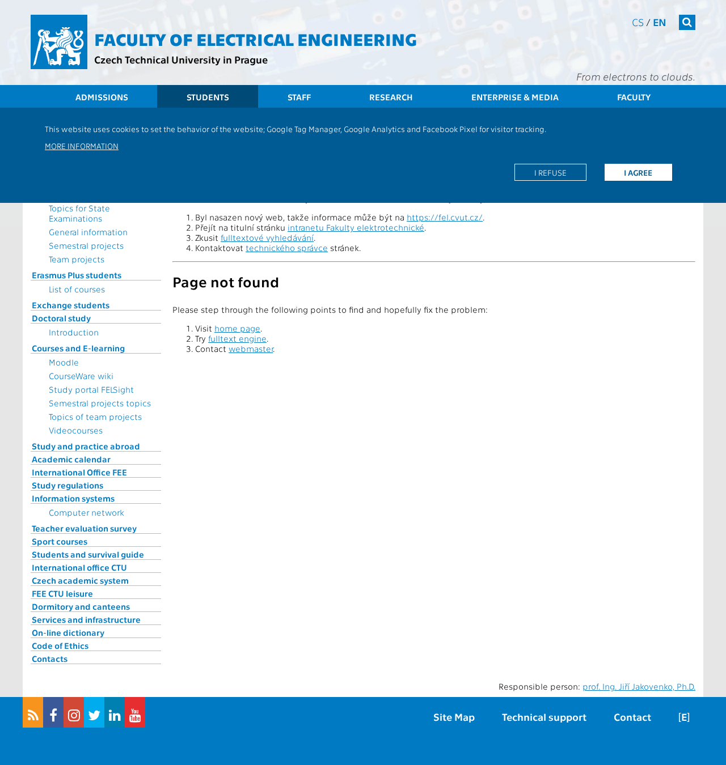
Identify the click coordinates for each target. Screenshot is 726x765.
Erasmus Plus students (76, 275)
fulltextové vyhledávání (267, 237)
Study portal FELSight (91, 389)
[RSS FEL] (33, 712)
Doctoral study (61, 318)
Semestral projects (86, 245)
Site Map (454, 716)
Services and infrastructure (86, 619)
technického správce (287, 248)
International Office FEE (79, 472)
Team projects (76, 259)
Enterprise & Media (515, 97)
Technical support (544, 716)
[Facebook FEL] (53, 712)
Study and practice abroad (86, 446)
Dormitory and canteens (81, 606)
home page (237, 328)
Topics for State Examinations (79, 213)
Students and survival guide (88, 554)
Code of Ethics (60, 645)
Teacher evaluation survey (84, 528)
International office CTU (79, 567)
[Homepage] (59, 42)
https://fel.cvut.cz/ (445, 217)
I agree (638, 172)
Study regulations (67, 485)
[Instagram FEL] (74, 712)
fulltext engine (237, 338)
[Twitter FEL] (94, 712)
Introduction (74, 332)
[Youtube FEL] (135, 712)
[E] (684, 716)
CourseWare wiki (81, 376)
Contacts (49, 658)
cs (638, 22)
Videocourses (76, 430)
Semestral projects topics (100, 403)
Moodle (64, 362)
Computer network (86, 512)
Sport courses (59, 541)
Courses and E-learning (78, 348)
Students (208, 97)
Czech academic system (80, 580)
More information (82, 145)
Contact (632, 716)
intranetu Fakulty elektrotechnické (356, 227)
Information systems (73, 498)
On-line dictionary (68, 632)
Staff (299, 97)
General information (88, 232)
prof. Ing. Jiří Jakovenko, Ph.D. (639, 686)
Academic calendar (71, 459)
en (659, 22)
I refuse (550, 172)
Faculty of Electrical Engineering (255, 38)
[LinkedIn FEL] (114, 712)
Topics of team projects (95, 416)
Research (391, 97)
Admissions (101, 97)
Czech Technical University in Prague (181, 59)
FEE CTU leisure (62, 593)
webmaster (251, 348)
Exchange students (70, 305)
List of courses (77, 289)
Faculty (634, 97)
